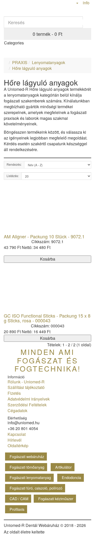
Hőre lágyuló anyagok (32, 68)
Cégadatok (16, 410)
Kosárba (47, 259)
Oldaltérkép (17, 445)
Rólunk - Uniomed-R (25, 382)
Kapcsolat (16, 434)
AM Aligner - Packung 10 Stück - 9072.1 (44, 236)
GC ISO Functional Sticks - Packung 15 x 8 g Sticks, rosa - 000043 (47, 318)
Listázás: (13, 176)
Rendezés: (14, 164)
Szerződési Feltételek (26, 405)
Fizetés (13, 393)
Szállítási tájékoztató (25, 387)
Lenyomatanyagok (48, 62)
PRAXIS (19, 62)
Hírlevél (14, 440)
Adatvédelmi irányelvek (28, 399)
